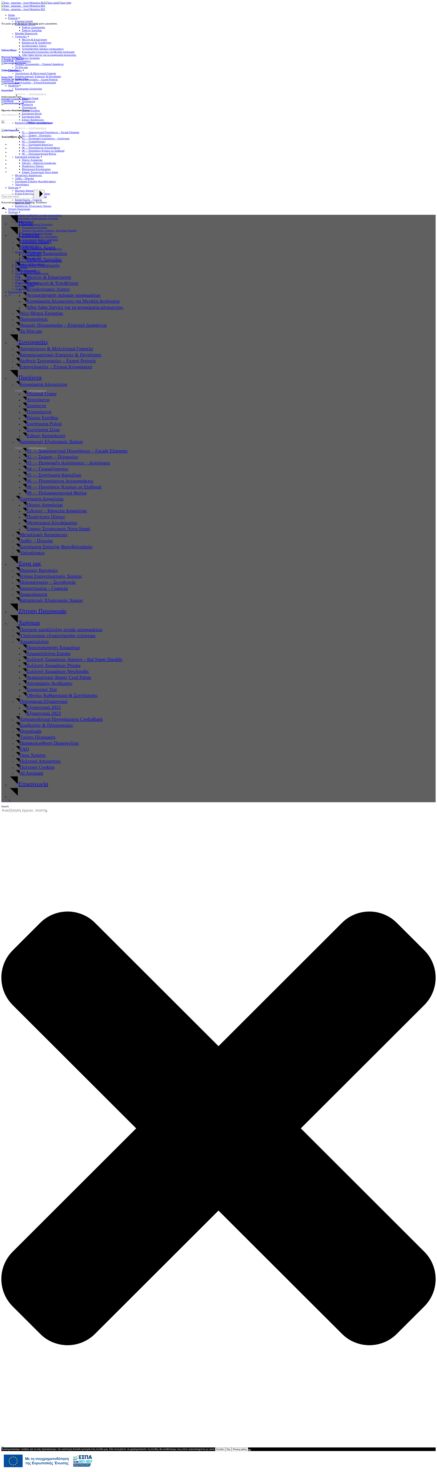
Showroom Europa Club (11, 57)
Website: (31, 122)
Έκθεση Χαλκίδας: (10, 70)
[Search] (2, 1446)
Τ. (2, 61)
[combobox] (26, 810)
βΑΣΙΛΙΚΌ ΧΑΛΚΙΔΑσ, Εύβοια (14, 99)
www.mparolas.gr (44, 122)
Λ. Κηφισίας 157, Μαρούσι (12, 59)
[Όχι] (249, 1450)
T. (7, 101)
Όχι (228, 1449)
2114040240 (8, 61)
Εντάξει (220, 1449)
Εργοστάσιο (7, 90)
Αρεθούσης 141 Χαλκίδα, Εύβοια (14, 79)
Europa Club (6, 77)
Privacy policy (240, 1449)
